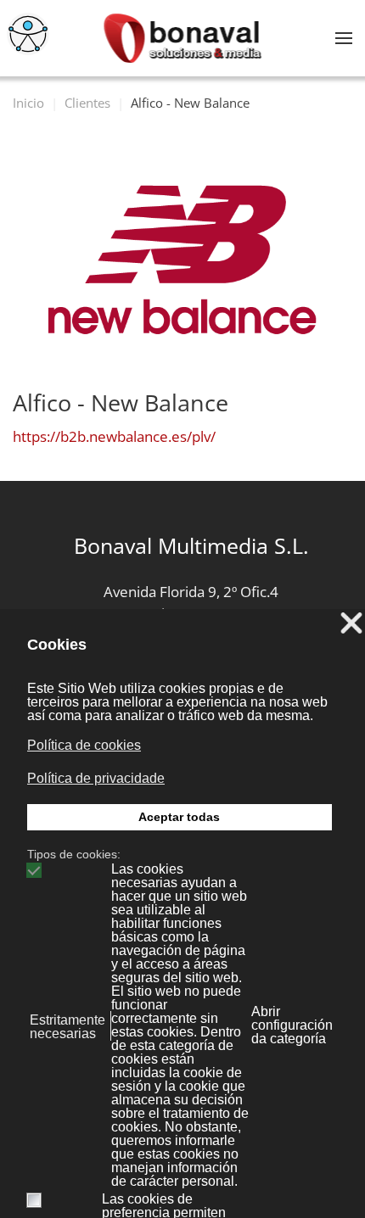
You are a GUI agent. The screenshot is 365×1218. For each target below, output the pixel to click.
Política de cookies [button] (84, 745)
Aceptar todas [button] (179, 817)
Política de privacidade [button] (96, 778)
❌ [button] (351, 624)
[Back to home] (183, 38)
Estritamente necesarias (67, 1027)
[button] (343, 38)
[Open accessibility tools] (28, 34)
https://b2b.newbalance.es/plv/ (114, 436)
